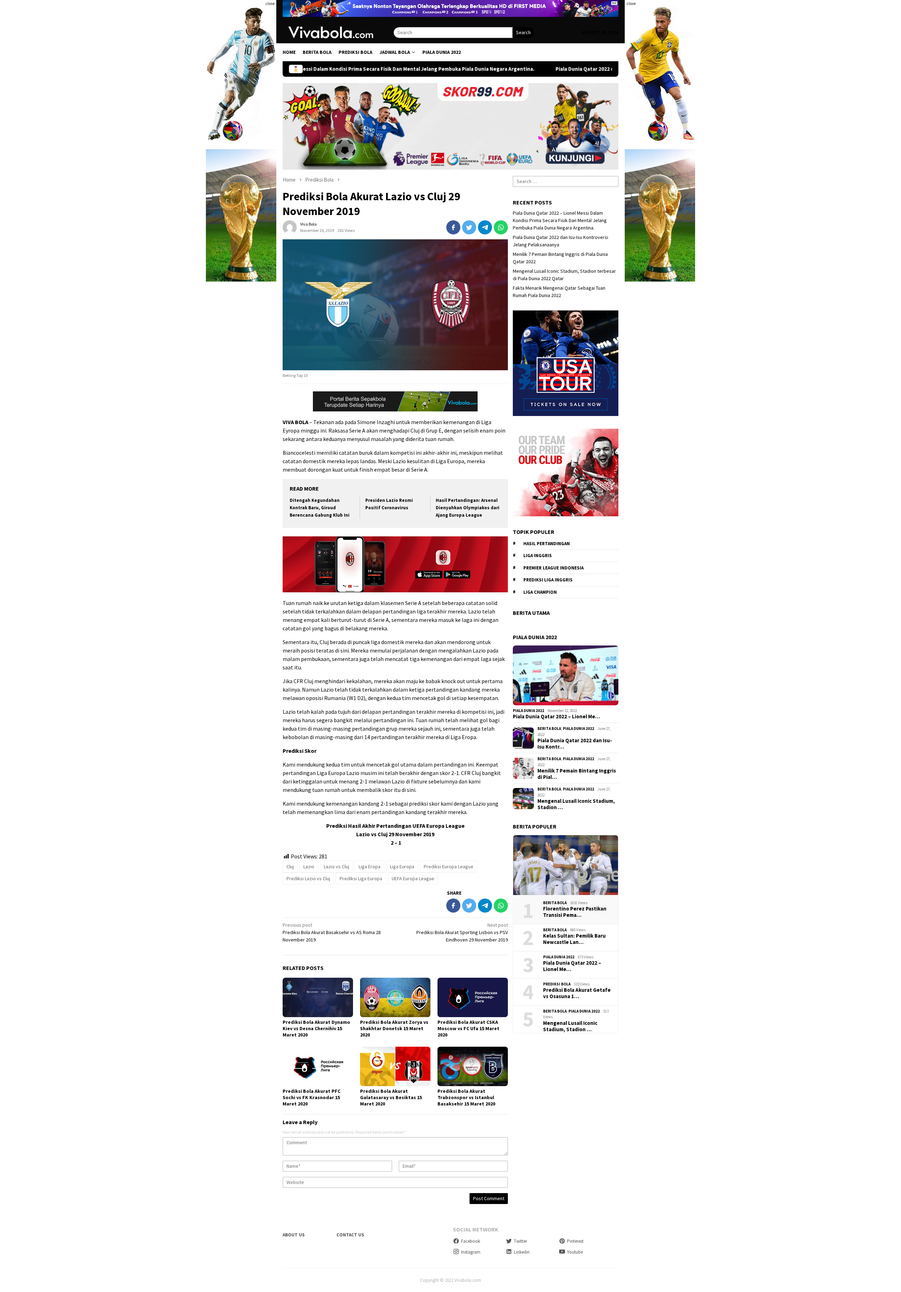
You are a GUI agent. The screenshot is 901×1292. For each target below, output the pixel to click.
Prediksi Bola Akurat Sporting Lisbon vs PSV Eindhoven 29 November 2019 (462, 932)
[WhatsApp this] (501, 227)
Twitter (520, 1241)
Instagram (470, 1252)
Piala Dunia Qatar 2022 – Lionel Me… (556, 716)
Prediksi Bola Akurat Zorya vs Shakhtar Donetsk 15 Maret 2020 (394, 1028)
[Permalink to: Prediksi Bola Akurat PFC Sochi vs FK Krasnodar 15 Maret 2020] (318, 1066)
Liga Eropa (369, 866)
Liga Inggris (537, 556)
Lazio (308, 866)
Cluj (290, 866)
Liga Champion (540, 592)
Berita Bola (549, 728)
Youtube (575, 1252)
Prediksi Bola (557, 984)
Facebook (470, 1241)
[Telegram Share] (485, 227)
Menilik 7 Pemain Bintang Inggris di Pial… (576, 774)
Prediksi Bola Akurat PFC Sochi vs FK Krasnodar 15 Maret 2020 (311, 1097)
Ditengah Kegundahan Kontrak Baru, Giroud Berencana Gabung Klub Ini (319, 507)
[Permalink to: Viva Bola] (290, 227)
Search (523, 32)
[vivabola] (338, 32)
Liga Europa (402, 866)
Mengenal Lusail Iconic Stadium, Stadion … (576, 804)
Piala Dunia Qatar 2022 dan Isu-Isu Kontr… (574, 743)
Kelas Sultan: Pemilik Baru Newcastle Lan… (574, 939)
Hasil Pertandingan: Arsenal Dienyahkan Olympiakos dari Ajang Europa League (467, 507)
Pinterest (575, 1241)
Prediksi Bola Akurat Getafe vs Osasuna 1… (577, 993)
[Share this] (453, 227)
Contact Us (350, 1235)
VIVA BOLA (295, 422)
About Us (294, 1235)
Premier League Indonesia (553, 568)
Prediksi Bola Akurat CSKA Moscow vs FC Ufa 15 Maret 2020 (468, 1028)
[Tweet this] (469, 227)
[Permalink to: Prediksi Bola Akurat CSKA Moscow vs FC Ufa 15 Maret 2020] (472, 997)
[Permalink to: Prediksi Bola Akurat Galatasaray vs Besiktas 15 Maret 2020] (395, 1066)
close (270, 3)
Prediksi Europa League (448, 866)
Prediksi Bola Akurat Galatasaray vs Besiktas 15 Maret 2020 (391, 1097)
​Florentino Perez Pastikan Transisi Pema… (574, 912)
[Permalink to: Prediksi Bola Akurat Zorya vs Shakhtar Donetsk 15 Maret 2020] (395, 997)
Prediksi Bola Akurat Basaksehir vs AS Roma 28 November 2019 (332, 932)
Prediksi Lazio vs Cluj (308, 878)
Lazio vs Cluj (336, 866)
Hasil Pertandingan (546, 544)
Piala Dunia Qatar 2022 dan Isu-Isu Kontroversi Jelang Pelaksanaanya (536, 69)
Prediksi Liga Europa (361, 878)
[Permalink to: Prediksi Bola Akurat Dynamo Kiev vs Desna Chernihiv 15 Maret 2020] (318, 997)
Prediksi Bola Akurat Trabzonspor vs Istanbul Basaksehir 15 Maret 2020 (466, 1097)
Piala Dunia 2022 (528, 710)
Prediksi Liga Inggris (548, 580)
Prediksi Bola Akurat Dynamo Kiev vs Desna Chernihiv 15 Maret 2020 (316, 1028)
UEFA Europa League (413, 878)
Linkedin (522, 1252)
